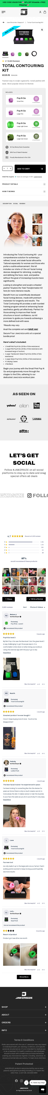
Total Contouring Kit (35, 22)
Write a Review (38, 599)
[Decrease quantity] (4, 168)
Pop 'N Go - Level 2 (17, 624)
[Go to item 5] (34, 54)
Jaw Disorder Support (15, 22)
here (44, 1058)
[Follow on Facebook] (16, 1081)
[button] (11, 61)
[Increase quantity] (10, 168)
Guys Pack (14, 921)
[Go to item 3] (20, 54)
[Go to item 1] (5, 54)
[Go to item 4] (27, 54)
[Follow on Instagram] (21, 1081)
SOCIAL (15, 203)
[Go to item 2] (12, 54)
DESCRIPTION (7, 203)
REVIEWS (22, 203)
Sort (25, 607)
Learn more (38, 177)
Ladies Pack (15, 771)
